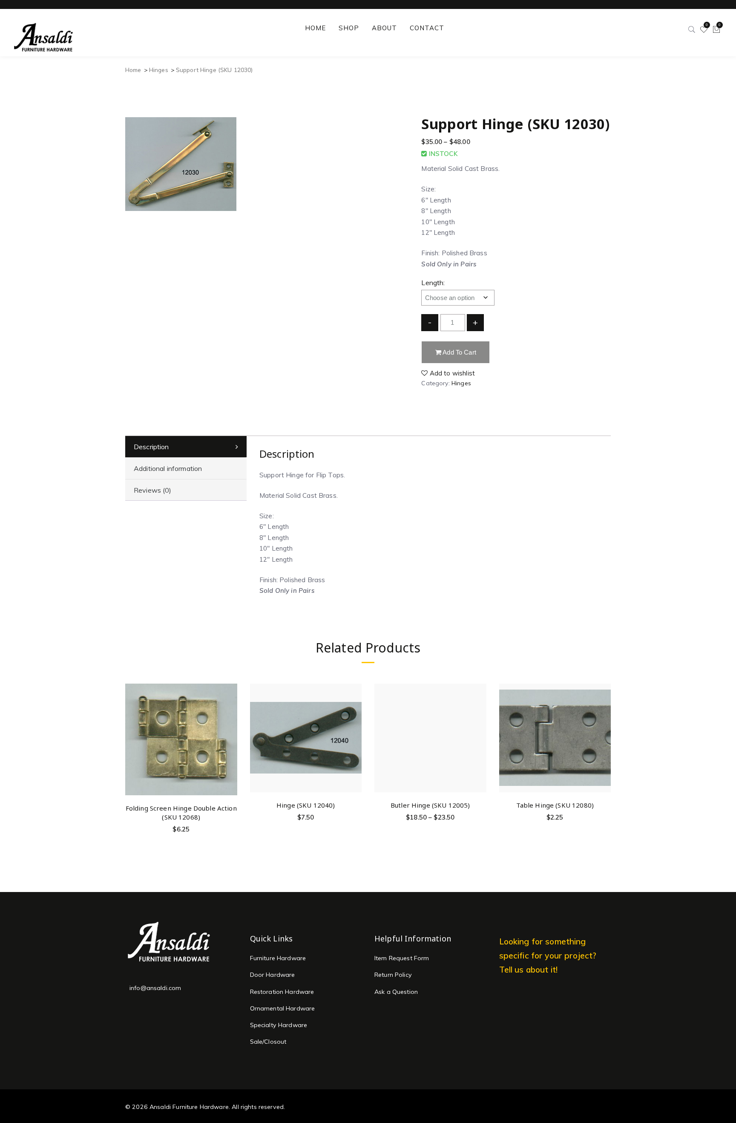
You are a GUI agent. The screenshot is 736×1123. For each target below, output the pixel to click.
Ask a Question (396, 992)
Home (133, 69)
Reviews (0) (153, 490)
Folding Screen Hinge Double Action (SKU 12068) (181, 812)
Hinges (158, 69)
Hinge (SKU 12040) (305, 805)
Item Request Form (401, 958)
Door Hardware (272, 975)
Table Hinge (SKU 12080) (555, 805)
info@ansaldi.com (155, 988)
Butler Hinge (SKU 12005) (430, 805)
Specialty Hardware (279, 1025)
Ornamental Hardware (282, 1008)
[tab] (186, 447)
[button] (229, 712)
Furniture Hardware (278, 958)
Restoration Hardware (282, 992)
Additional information (168, 468)
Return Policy (393, 975)
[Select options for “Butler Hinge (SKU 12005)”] (478, 709)
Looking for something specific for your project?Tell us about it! (548, 955)
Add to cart (458, 352)
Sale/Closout (268, 1041)
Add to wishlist (451, 373)
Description (151, 446)
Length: (433, 282)
